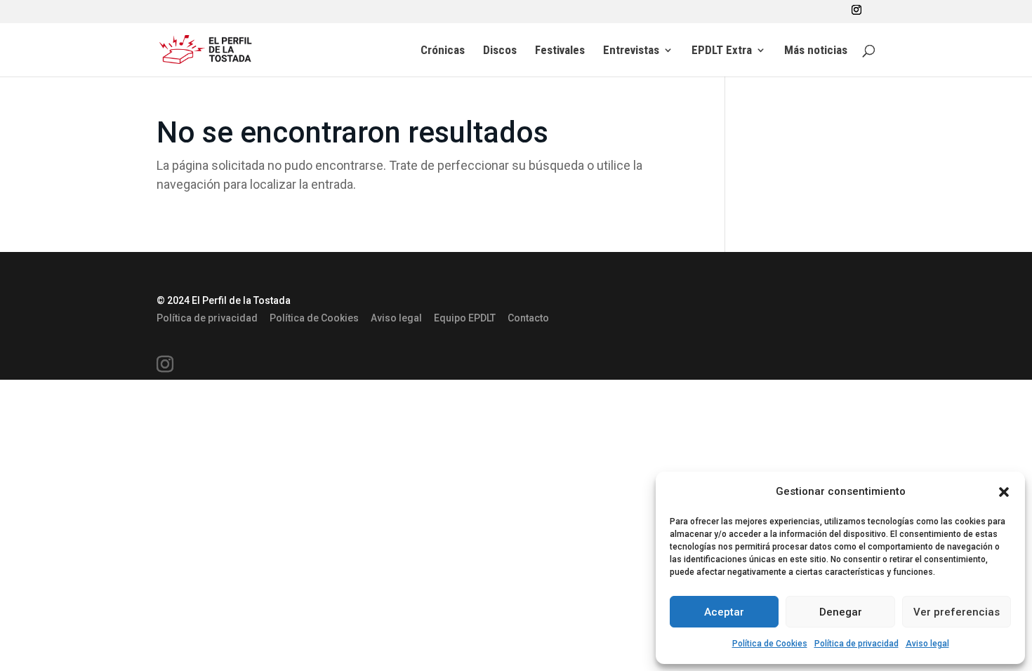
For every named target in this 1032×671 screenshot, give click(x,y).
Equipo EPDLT (465, 318)
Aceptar (724, 612)
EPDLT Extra (722, 51)
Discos (500, 51)
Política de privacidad (856, 644)
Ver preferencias (956, 612)
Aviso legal (927, 644)
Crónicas (443, 51)
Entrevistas (631, 51)
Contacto (528, 318)
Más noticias (815, 51)
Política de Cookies (769, 644)
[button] (1004, 492)
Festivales (560, 51)
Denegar (840, 612)
